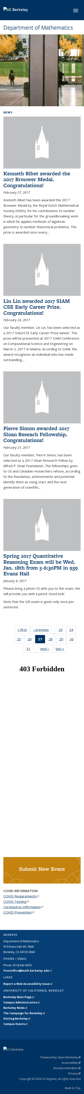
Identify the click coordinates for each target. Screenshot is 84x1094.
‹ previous (42, 629)
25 (20, 640)
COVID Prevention (18, 912)
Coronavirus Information (23, 907)
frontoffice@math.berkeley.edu (27, 971)
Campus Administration (21, 1002)
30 (73, 640)
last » (61, 648)
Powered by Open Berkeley (61, 1057)
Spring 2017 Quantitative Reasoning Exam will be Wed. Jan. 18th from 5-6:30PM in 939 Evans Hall (40, 564)
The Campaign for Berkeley (24, 1013)
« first (24, 629)
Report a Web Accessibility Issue (27, 984)
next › (46, 648)
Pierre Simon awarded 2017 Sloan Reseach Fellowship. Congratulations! (36, 434)
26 (31, 640)
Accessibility (71, 1063)
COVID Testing (16, 901)
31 (29, 649)
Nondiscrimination (67, 1068)
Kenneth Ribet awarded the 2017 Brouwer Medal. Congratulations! (36, 179)
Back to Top (73, 1088)
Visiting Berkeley (16, 1018)
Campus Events (15, 1024)
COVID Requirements (21, 896)
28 (52, 640)
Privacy (74, 1073)
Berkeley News (15, 1008)
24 (72, 630)
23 (62, 630)
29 (62, 640)
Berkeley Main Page (18, 997)
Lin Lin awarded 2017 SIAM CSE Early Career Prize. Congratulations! (36, 306)
